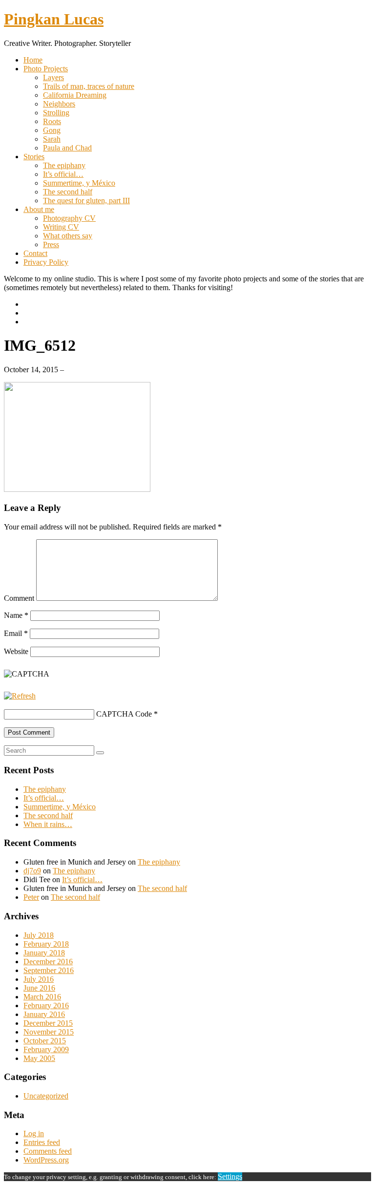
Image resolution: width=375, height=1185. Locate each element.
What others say (67, 236)
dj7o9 (32, 871)
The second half (67, 192)
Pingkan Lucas (54, 19)
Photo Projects (45, 68)
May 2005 (39, 1058)
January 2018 (44, 953)
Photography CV (69, 218)
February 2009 (46, 1049)
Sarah (52, 139)
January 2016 (44, 1014)
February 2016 (46, 1005)
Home (32, 60)
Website (16, 651)
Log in (33, 1133)
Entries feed (41, 1142)
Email (16, 633)
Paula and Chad (67, 148)
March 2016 (42, 997)
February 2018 (46, 944)
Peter (31, 897)
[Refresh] (20, 696)
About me (38, 209)
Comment (19, 598)
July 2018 (38, 935)
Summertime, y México (79, 183)
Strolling (56, 112)
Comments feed (47, 1151)
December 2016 (48, 961)
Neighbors (59, 104)
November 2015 (48, 1032)
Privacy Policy (45, 262)
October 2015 (44, 1041)
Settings (230, 1176)
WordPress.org (46, 1160)
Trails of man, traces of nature (88, 86)
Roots (52, 121)
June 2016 (39, 988)
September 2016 (48, 970)
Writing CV (61, 227)
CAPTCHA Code (124, 714)
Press (51, 244)
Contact (35, 253)
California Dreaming (74, 95)
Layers (53, 77)
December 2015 (48, 1023)
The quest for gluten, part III (86, 200)
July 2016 (38, 979)
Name (16, 615)
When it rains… (47, 824)
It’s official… (63, 174)
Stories (33, 156)
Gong (52, 130)
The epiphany (64, 165)
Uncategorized (45, 1096)
